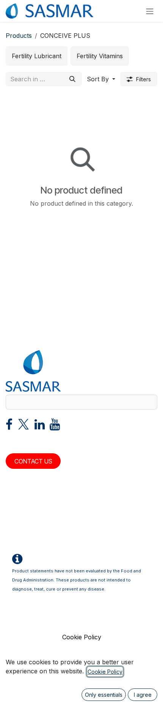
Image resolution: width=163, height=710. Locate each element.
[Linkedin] (39, 426)
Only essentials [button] (103, 694)
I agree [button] (143, 694)
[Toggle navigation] (149, 11)
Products (19, 35)
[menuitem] (36, 56)
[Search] (72, 79)
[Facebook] (9, 426)
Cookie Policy (81, 637)
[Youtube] (55, 426)
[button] (101, 79)
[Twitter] (23, 426)
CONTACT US (33, 461)
